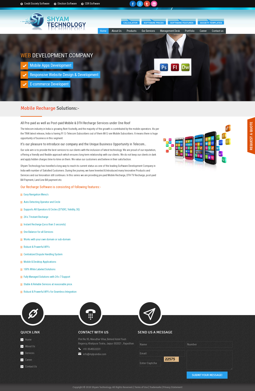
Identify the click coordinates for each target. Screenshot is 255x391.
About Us (117, 30)
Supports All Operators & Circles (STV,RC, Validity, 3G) (52, 209)
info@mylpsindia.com (94, 354)
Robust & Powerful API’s (37, 246)
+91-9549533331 (92, 349)
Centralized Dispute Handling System (43, 254)
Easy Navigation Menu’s (36, 194)
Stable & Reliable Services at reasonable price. (48, 284)
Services (29, 353)
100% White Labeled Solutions (39, 269)
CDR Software (92, 3)
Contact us (217, 30)
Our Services (148, 30)
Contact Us (31, 366)
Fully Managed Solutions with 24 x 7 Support (47, 276)
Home (103, 30)
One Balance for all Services (38, 231)
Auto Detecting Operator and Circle (42, 201)
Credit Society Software (36, 3)
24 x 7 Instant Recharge (36, 216)
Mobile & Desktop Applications (40, 261)
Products (131, 30)
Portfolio (190, 30)
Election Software (67, 3)
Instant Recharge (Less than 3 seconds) (45, 224)
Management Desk (170, 30)
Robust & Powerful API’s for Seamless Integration (50, 291)
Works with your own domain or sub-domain (47, 239)
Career (203, 30)
